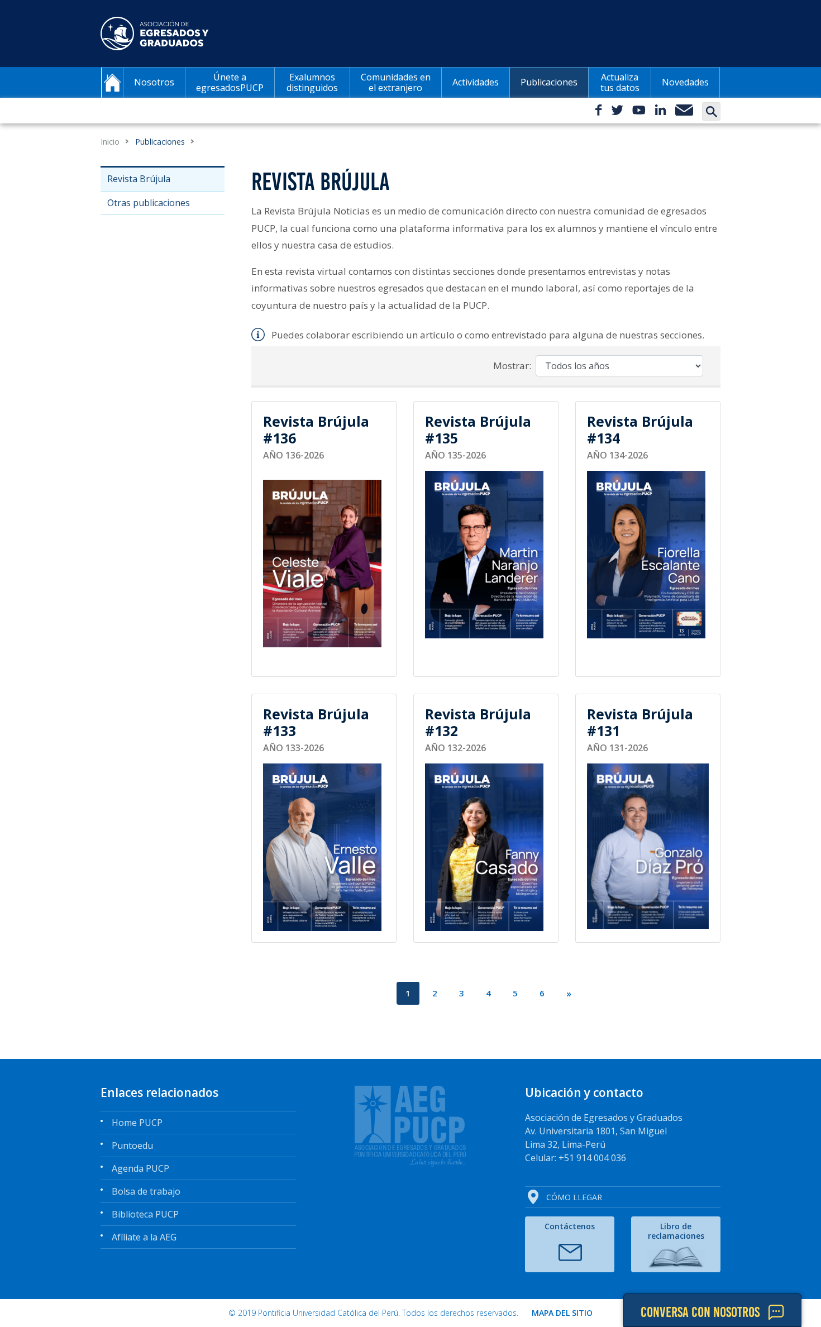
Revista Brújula (138, 179)
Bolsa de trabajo (146, 1191)
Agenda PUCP (140, 1168)
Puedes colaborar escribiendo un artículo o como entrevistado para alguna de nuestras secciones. (487, 334)
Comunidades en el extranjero (396, 82)
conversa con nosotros (700, 1312)
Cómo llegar (574, 1197)
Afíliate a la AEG (144, 1237)
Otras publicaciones (148, 203)
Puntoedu (132, 1145)
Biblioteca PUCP (145, 1214)
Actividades (475, 82)
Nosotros (154, 82)
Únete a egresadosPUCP (230, 82)
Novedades (685, 82)
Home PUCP (137, 1122)
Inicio (110, 141)
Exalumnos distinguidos (312, 82)
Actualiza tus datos (619, 82)
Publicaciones (549, 82)
